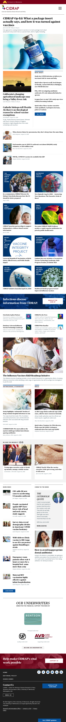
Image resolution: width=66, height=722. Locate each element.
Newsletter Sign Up (52, 301)
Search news (8, 679)
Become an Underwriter (33, 647)
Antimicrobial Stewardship (13, 386)
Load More (9, 591)
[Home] (10, 7)
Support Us (54, 661)
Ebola (37, 386)
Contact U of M (27, 708)
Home (5, 672)
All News (40, 114)
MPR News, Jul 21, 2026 (43, 522)
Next (22, 442)
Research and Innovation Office (12, 708)
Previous (20, 442)
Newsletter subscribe (52, 686)
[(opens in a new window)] (12, 2)
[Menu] (60, 8)
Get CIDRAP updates (49, 720)
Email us (8, 695)
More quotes (42, 526)
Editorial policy (10, 676)
